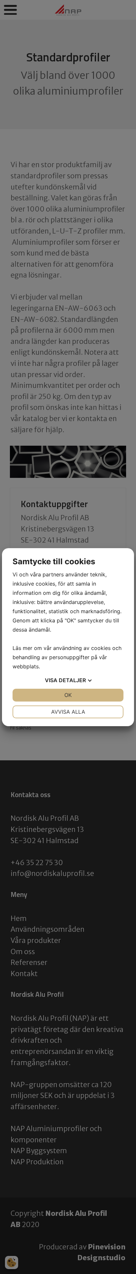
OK (68, 695)
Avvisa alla (68, 711)
